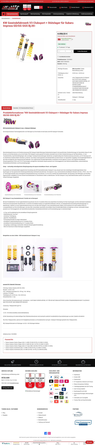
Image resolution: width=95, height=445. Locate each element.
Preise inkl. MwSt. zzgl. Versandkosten (66, 36)
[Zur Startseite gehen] (10, 7)
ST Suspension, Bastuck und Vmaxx (83, 381)
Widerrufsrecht (42, 415)
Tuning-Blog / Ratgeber (9, 409)
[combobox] (36, 7)
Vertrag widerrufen (7, 387)
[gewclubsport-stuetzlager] (28, 47)
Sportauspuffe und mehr (80, 391)
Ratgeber (5, 415)
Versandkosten (43, 437)
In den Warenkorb (82, 51)
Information (77, 371)
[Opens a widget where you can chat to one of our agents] (89, 442)
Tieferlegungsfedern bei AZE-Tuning (83, 386)
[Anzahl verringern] (59, 51)
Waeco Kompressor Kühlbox (81, 384)
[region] (28, 47)
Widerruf (40, 417)
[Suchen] (41, 7)
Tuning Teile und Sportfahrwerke (82, 400)
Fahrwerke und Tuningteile (81, 397)
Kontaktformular (14, 383)
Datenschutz (77, 379)
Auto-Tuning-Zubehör (79, 389)
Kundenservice (42, 409)
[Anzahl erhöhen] (71, 51)
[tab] (6, 108)
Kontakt (40, 412)
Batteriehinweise (42, 420)
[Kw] (88, 24)
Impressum (77, 374)
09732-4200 (5, 377)
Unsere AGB (77, 377)
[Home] (3, 14)
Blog (4, 412)
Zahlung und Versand (44, 422)
